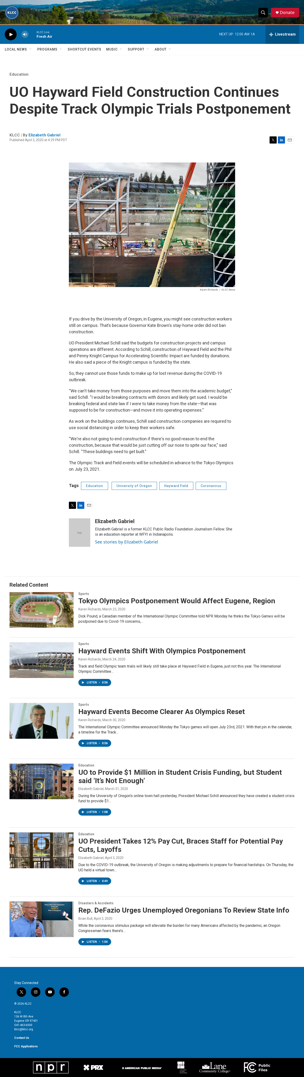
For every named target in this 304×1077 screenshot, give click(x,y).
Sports (83, 594)
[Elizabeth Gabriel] (79, 532)
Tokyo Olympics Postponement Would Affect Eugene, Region (176, 601)
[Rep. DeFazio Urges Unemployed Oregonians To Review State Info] (42, 919)
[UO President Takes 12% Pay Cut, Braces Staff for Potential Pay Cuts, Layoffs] (42, 850)
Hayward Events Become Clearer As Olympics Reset (161, 711)
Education (19, 74)
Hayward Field (176, 486)
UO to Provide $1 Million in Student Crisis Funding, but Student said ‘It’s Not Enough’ (180, 776)
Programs (47, 49)
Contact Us (21, 1038)
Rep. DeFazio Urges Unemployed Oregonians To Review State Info (183, 910)
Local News (16, 49)
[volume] (25, 34)
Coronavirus (211, 486)
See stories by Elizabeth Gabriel (126, 542)
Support (136, 49)
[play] (10, 34)
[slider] (32, 34)
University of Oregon (134, 486)
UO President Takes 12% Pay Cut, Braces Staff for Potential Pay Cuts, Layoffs (180, 845)
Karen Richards (89, 609)
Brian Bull (85, 918)
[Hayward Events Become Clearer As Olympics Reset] (42, 720)
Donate (287, 12)
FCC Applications (26, 1046)
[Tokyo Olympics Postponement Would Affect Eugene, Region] (42, 610)
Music (112, 49)
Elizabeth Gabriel (44, 135)
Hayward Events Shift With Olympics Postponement (162, 651)
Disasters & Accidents (96, 903)
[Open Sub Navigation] (31, 49)
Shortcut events (84, 49)
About (160, 49)
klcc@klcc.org (23, 1029)
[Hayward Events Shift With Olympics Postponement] (42, 660)
